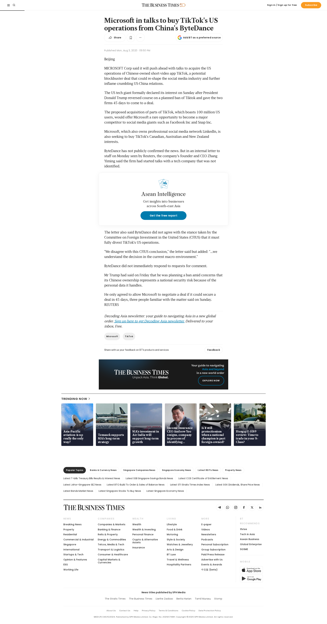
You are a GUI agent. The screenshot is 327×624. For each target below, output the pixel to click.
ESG (65, 564)
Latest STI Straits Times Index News (190, 484)
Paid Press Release (212, 554)
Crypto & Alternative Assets (145, 541)
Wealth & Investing (144, 529)
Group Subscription (213, 549)
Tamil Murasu (203, 598)
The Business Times (140, 598)
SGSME (244, 549)
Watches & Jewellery (180, 544)
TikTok (129, 336)
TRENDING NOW (74, 399)
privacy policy (148, 610)
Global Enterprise (251, 544)
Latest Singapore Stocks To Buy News (120, 491)
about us (111, 610)
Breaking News (72, 524)
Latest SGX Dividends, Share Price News (237, 484)
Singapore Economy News (176, 470)
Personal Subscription (214, 544)
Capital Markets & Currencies (109, 561)
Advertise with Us (212, 559)
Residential (70, 534)
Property (68, 529)
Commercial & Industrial (78, 539)
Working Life (70, 569)
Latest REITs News (208, 470)
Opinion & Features (75, 559)
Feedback (213, 350)
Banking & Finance (109, 529)
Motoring (172, 534)
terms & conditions (168, 610)
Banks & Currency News (103, 470)
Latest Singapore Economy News (165, 491)
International (71, 549)
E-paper (206, 524)
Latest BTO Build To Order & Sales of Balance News (135, 484)
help (136, 610)
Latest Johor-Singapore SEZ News (82, 484)
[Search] (14, 5)
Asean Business (249, 539)
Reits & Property (108, 534)
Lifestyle (172, 524)
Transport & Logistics (111, 549)
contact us (124, 610)
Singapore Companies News (139, 470)
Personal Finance (142, 534)
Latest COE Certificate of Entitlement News (203, 478)
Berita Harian (183, 598)
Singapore (69, 544)
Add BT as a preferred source (202, 37)
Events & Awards (211, 564)
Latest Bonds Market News (78, 491)
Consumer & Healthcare (113, 554)
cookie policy (188, 610)
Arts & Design (175, 549)
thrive (243, 529)
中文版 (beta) (209, 569)
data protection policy (210, 610)
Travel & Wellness (178, 559)
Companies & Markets (111, 524)
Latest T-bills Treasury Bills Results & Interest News (91, 478)
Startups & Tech (73, 554)
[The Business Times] (160, 5)
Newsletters (208, 534)
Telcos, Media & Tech (111, 544)
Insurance (138, 547)
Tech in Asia (247, 534)
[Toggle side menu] (8, 5)
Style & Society (176, 539)
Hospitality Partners (179, 564)
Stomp (218, 598)
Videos (205, 529)
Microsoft (112, 336)
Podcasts (207, 539)
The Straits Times (115, 598)
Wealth (136, 524)
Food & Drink (174, 529)
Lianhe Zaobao (164, 598)
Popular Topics (74, 470)
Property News (233, 470)
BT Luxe (171, 554)
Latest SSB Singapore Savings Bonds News (149, 478)
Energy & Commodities (112, 539)
